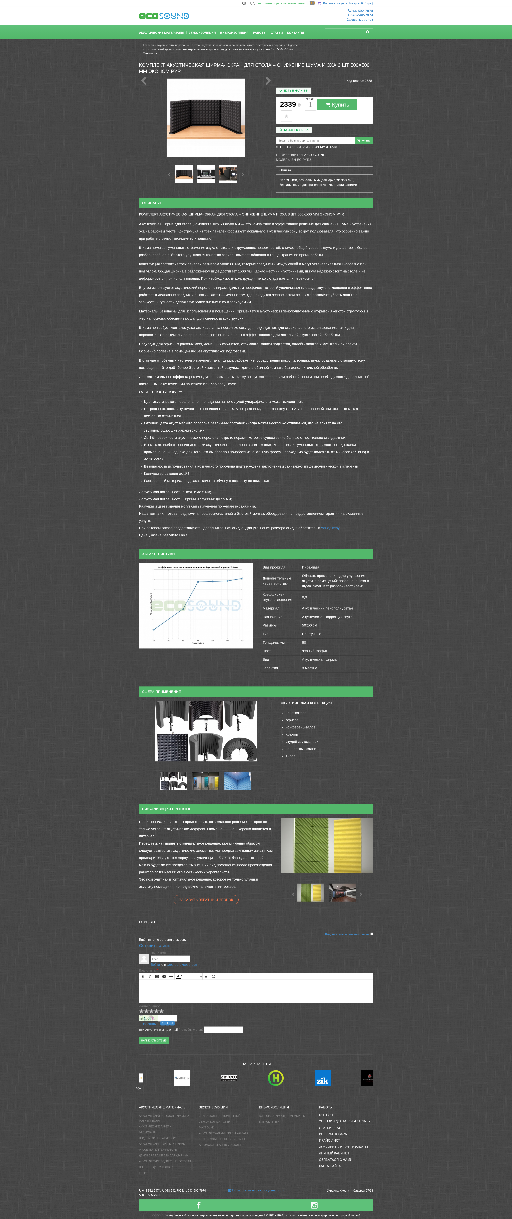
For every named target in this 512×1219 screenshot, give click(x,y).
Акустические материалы (161, 32)
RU (243, 3)
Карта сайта (330, 1166)
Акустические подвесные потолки (165, 1161)
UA (252, 3)
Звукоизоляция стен (214, 1121)
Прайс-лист (329, 1140)
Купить (339, 105)
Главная (148, 45)
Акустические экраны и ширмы (162, 1143)
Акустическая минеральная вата (223, 1133)
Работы (259, 32)
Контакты (295, 32)
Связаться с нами (335, 1159)
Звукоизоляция (202, 32)
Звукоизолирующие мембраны (222, 1139)
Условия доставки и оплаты (345, 1121)
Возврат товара (333, 1134)
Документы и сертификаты (343, 1147)
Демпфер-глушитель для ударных (164, 1155)
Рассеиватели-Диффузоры (158, 1149)
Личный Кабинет (334, 1153)
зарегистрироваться (182, 964)
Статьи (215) (329, 1128)
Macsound (206, 1127)
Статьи (277, 32)
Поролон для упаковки (156, 1167)
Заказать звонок (360, 19)
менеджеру (330, 528)
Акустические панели (155, 1126)
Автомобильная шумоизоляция (222, 1144)
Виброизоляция (234, 32)
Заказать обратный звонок (206, 899)
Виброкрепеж (269, 1121)
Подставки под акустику (157, 1138)
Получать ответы (151, 1029)
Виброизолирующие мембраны (282, 1115)
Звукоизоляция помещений (219, 1115)
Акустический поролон (171, 45)
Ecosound (316, 155)
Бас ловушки (148, 1132)
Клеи (142, 1172)
